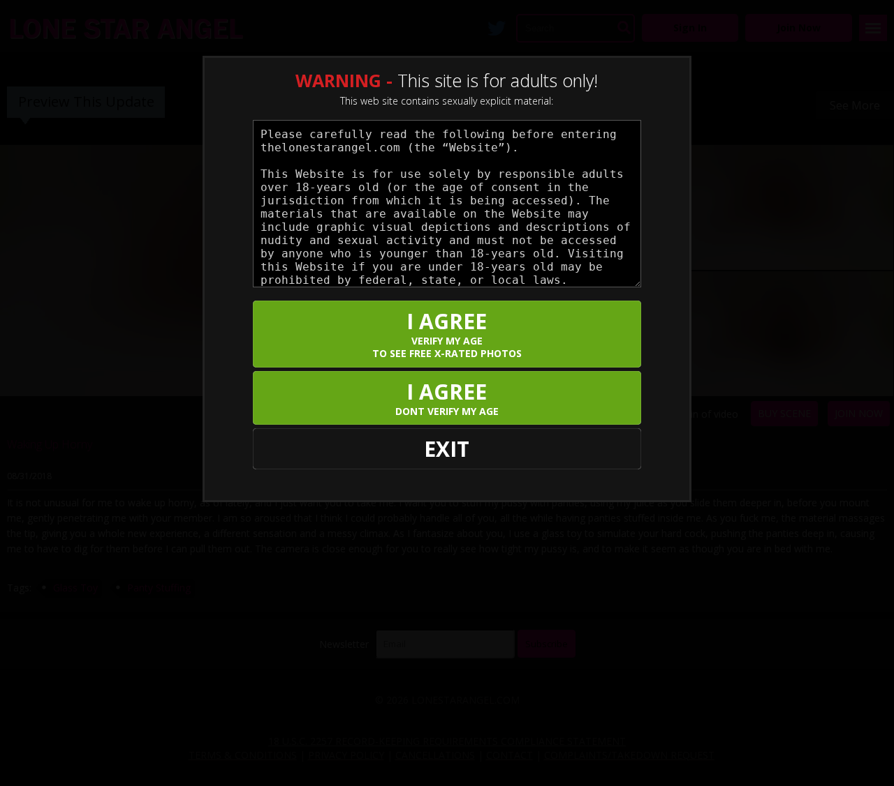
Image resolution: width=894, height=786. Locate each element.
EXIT (446, 448)
